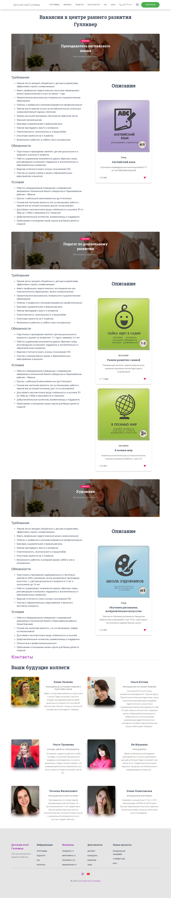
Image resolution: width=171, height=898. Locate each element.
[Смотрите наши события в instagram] (137, 4)
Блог (115, 863)
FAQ (38, 860)
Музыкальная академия (119, 852)
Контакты (41, 865)
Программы (42, 851)
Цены (90, 865)
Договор (91, 851)
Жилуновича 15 (69, 856)
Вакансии (92, 860)
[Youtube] (88, 874)
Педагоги (41, 856)
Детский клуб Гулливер (89, 881)
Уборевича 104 (68, 860)
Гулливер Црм (119, 859)
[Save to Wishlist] (144, 177)
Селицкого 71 (68, 851)
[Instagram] (82, 874)
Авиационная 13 (69, 865)
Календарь (92, 856)
